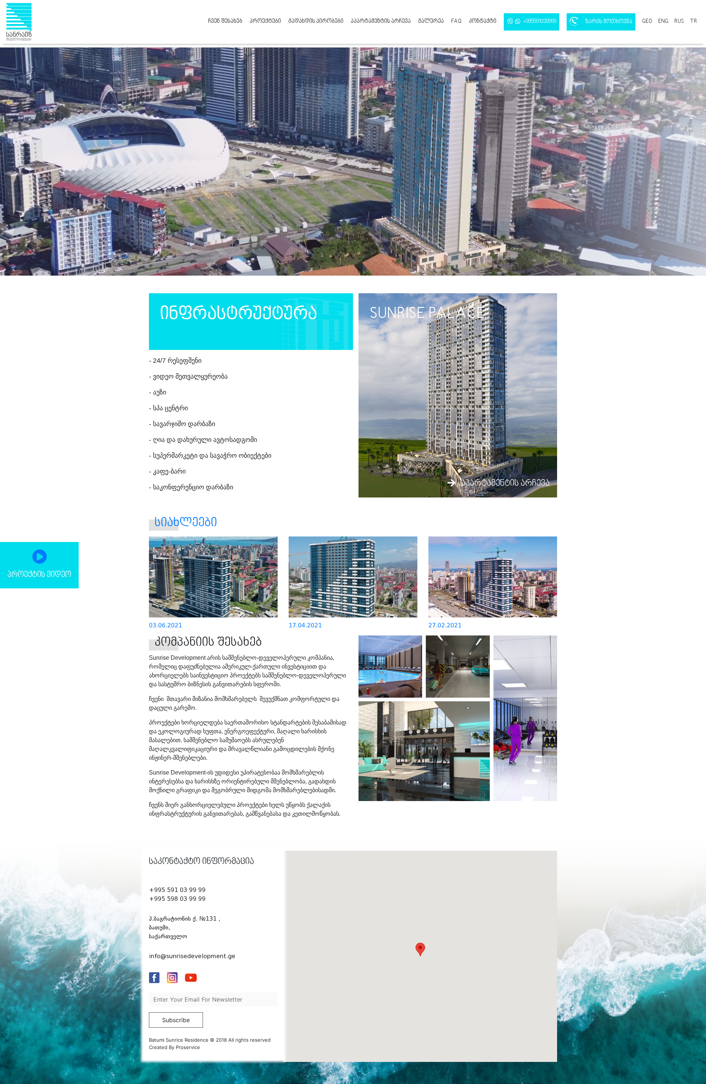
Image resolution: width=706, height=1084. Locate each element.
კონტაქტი (482, 21)
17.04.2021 (305, 625)
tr (693, 21)
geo (647, 21)
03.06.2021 (165, 625)
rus (679, 21)
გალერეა (431, 21)
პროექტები (265, 21)
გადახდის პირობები (315, 21)
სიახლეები (185, 523)
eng (663, 21)
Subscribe (176, 1020)
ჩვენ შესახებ (225, 21)
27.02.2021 (444, 625)
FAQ (456, 21)
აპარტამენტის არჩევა (381, 21)
